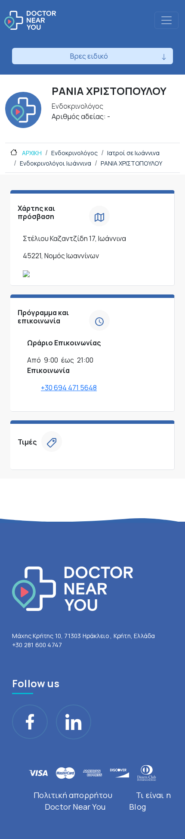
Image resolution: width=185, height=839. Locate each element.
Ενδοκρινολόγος (74, 153)
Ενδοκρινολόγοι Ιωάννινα (55, 163)
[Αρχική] (30, 20)
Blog (137, 806)
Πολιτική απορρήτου (73, 795)
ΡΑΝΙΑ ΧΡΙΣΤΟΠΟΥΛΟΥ (131, 163)
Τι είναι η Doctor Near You (108, 801)
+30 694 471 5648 (69, 387)
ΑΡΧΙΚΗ (31, 153)
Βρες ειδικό (89, 56)
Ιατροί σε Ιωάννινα (133, 153)
